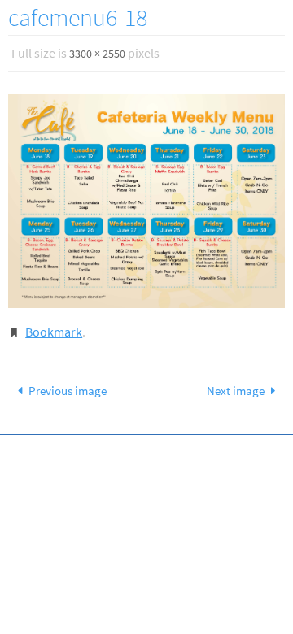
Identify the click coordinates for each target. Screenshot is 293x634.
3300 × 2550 (97, 53)
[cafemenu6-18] (146, 201)
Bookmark (53, 332)
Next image (236, 390)
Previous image (67, 390)
